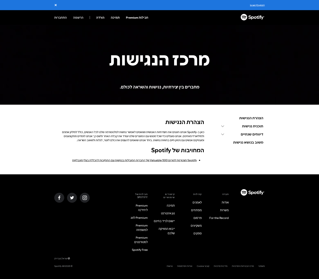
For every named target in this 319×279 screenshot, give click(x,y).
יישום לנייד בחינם (164, 221)
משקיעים (196, 226)
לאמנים (197, 202)
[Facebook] (59, 198)
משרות (224, 210)
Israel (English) (257, 5)
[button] (242, 126)
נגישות (170, 266)
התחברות (60, 17)
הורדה (100, 17)
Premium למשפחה (142, 227)
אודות (225, 202)
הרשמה (78, 17)
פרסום (197, 218)
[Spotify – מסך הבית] (252, 17)
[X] (72, 198)
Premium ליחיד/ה (142, 207)
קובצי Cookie (203, 266)
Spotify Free (140, 250)
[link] (242, 118)
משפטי (261, 266)
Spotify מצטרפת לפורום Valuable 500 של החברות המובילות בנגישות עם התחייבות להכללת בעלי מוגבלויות (134, 160)
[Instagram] (85, 198)
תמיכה (115, 17)
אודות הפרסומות (184, 266)
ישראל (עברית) (61, 258)
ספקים (197, 233)
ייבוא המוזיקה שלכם (167, 231)
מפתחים (196, 210)
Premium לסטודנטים (141, 240)
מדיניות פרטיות (220, 266)
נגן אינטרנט (168, 213)
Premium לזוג (139, 218)
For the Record (219, 218)
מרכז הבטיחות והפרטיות (243, 266)
